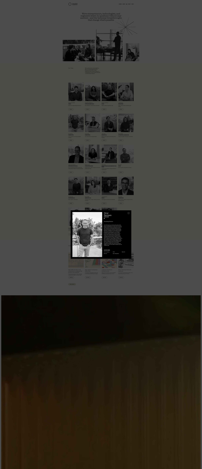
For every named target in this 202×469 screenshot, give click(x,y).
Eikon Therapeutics (116, 253)
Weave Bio (123, 251)
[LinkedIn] (104, 218)
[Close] (129, 213)
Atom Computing (106, 251)
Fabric (114, 251)
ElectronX (105, 253)
